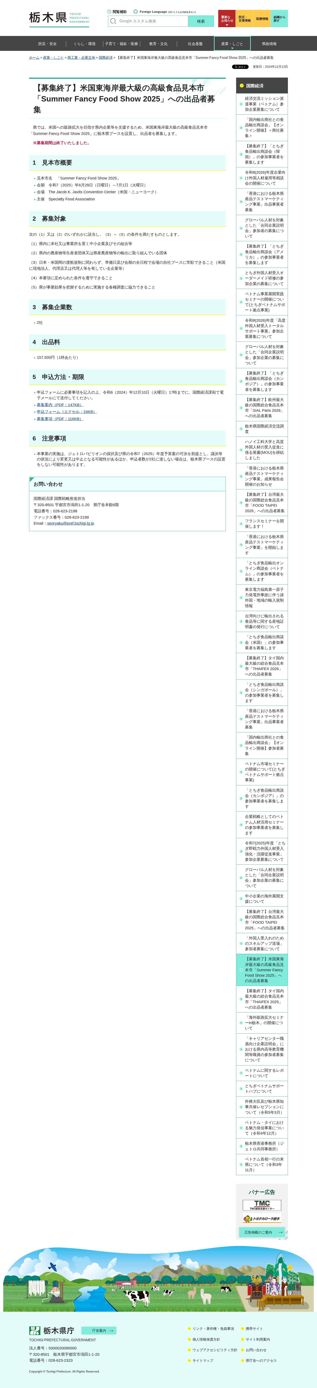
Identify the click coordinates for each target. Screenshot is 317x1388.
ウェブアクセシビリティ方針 (215, 1350)
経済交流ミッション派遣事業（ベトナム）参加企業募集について (264, 103)
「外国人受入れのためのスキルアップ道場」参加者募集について (264, 943)
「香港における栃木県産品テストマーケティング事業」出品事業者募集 (264, 201)
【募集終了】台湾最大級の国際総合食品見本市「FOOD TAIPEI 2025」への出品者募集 (265, 919)
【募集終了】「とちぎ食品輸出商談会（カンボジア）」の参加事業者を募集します (264, 381)
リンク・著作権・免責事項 (213, 1328)
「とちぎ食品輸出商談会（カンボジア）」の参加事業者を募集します (264, 798)
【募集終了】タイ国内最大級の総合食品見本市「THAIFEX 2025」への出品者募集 (264, 999)
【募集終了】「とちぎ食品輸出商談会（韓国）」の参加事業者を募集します (264, 154)
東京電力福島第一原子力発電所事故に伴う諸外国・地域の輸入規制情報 (264, 597)
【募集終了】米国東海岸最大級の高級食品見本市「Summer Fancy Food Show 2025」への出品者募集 (264, 970)
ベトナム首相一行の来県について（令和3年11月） (264, 1164)
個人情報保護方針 (206, 1339)
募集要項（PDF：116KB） (60, 419)
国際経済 (106, 57)
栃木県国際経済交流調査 (264, 429)
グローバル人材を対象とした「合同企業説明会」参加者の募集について (264, 228)
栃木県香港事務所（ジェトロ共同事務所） (264, 1146)
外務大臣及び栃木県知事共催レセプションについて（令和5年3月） (264, 1106)
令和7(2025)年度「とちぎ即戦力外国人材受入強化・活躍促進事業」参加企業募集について (265, 851)
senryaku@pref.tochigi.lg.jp (70, 523)
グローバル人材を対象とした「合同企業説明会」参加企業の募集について (264, 355)
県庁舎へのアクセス (261, 1360)
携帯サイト (254, 1328)
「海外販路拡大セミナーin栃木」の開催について (264, 1022)
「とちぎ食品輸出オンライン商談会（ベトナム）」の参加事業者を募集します (264, 571)
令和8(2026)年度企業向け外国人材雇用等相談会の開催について (265, 177)
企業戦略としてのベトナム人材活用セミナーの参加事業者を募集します (264, 824)
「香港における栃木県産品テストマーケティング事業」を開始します (264, 545)
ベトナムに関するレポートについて (264, 1073)
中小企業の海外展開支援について (264, 899)
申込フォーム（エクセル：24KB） (67, 412)
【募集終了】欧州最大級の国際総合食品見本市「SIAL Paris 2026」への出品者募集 (264, 408)
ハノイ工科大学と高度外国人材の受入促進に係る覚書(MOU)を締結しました (264, 450)
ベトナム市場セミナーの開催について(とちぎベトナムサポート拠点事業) (265, 772)
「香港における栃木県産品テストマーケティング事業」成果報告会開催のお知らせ (264, 476)
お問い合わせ (256, 1350)
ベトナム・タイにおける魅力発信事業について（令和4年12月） (264, 1127)
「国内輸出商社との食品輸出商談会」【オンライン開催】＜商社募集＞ (264, 127)
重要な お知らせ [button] (227, 18)
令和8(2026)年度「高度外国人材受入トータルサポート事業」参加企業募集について (265, 328)
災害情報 (245, 18)
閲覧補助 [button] (120, 12)
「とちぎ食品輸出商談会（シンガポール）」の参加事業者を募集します (264, 692)
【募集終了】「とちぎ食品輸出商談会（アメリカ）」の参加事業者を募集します (264, 254)
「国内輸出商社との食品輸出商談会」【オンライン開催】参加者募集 (264, 745)
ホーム (34, 57)
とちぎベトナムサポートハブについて (264, 1088)
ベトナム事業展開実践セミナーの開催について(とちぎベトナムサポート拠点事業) (265, 302)
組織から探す (280, 18)
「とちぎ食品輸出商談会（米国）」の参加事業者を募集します (264, 642)
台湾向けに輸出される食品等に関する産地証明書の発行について (264, 621)
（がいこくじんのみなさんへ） (168, 11)
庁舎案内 (99, 1330)
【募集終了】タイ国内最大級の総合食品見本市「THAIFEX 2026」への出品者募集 (264, 666)
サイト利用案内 (258, 1339)
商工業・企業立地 (81, 57)
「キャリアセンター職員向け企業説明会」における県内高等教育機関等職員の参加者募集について (264, 1049)
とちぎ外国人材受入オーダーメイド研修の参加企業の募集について (264, 278)
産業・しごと (53, 57)
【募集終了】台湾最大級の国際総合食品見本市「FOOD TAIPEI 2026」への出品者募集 (265, 502)
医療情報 (262, 18)
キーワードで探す (113, 21)
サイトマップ (203, 1360)
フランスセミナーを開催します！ (264, 524)
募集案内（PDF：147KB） (60, 405)
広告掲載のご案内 (258, 1232)
